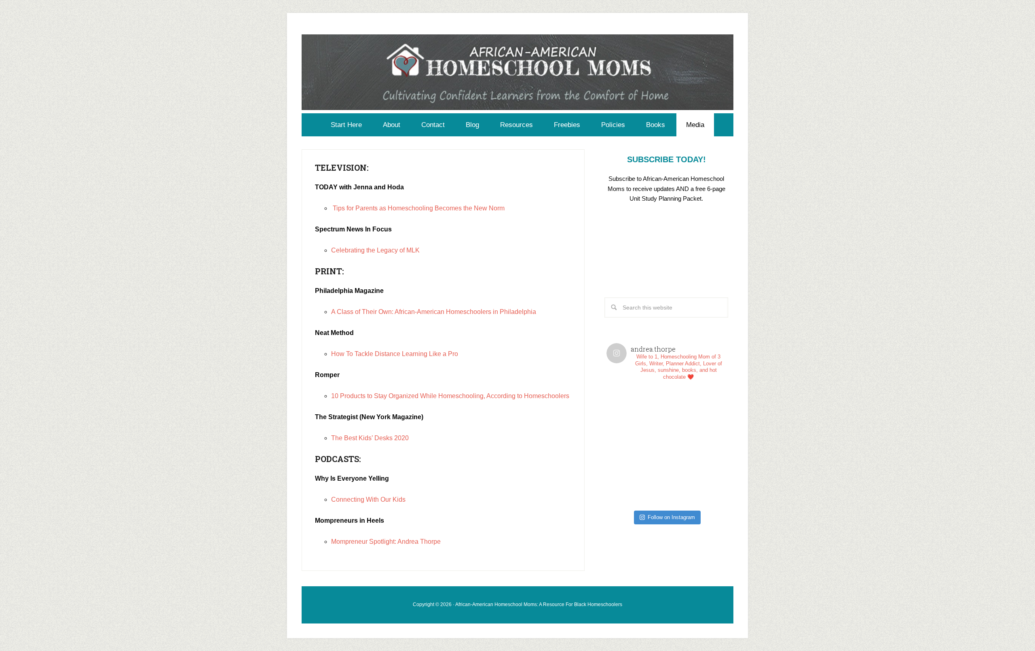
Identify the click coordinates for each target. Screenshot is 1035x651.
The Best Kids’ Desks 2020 (370, 438)
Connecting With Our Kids (368, 499)
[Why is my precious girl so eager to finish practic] (696, 477)
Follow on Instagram (671, 517)
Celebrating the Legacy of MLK (375, 250)
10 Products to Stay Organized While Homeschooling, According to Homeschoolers (450, 395)
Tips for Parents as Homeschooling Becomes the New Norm (419, 208)
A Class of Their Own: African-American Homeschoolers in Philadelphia (433, 311)
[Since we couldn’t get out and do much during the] (696, 417)
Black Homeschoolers (598, 604)
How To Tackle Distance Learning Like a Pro (394, 353)
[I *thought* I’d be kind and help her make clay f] (636, 417)
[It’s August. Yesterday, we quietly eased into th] (636, 477)
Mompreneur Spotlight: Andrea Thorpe (386, 541)
